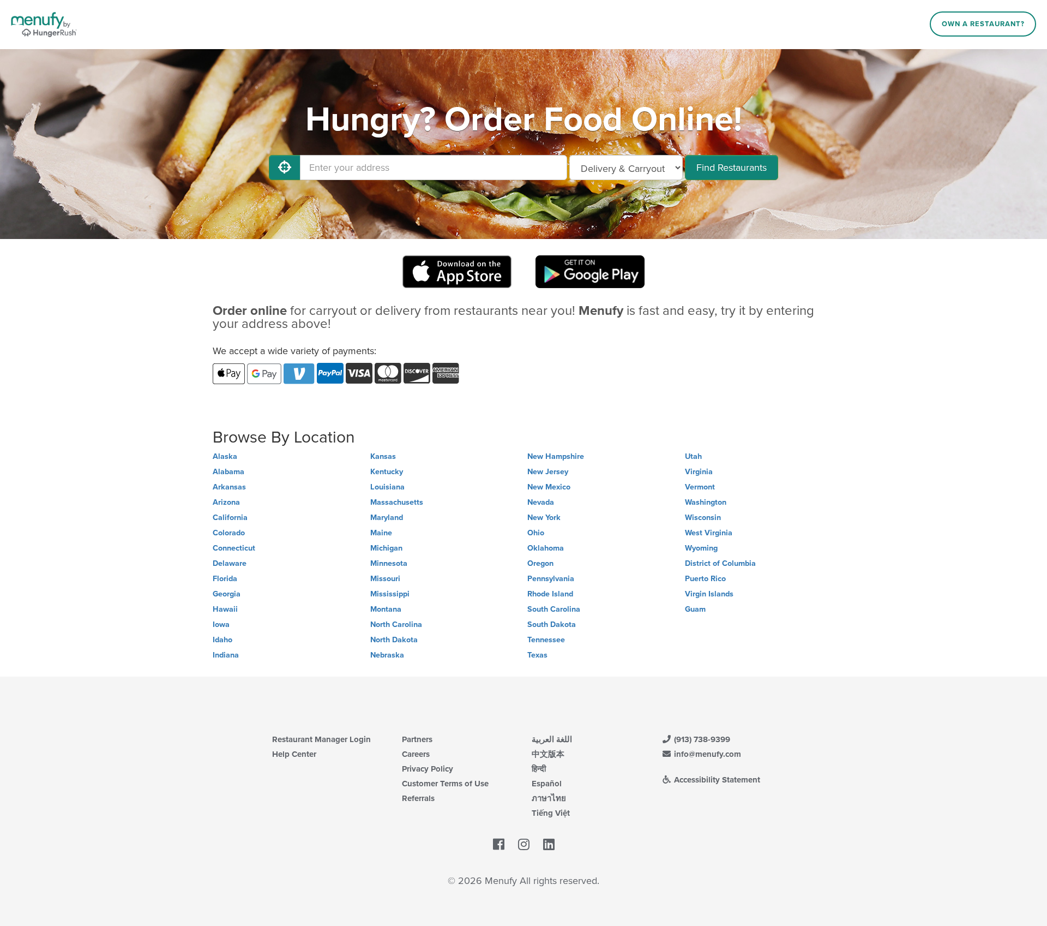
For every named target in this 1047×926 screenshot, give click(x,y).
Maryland (386, 517)
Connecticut (234, 548)
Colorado (229, 532)
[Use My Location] (284, 167)
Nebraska (387, 655)
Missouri (385, 578)
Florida (225, 578)
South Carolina (553, 609)
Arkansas (229, 487)
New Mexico (548, 487)
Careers (416, 754)
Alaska (225, 456)
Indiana (226, 655)
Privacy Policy (427, 769)
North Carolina (396, 624)
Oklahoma (545, 548)
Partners (417, 739)
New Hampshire (555, 456)
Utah (693, 456)
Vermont (700, 487)
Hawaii (225, 609)
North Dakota (394, 639)
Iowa (221, 624)
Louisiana (387, 487)
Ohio (535, 532)
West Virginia (708, 532)
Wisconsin (703, 517)
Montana (385, 609)
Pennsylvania (550, 578)
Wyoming (701, 548)
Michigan (386, 548)
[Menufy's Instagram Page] (523, 845)
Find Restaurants (731, 168)
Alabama (228, 471)
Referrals (418, 798)
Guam (695, 609)
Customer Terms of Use (445, 783)
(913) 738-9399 (701, 739)
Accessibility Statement (716, 780)
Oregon (540, 563)
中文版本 (548, 754)
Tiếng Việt (551, 813)
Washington (705, 502)
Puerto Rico (705, 578)
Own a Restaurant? (983, 24)
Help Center (294, 754)
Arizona (226, 502)
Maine (381, 532)
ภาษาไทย (549, 798)
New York (544, 517)
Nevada (540, 502)
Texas (537, 655)
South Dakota (551, 624)
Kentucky (386, 471)
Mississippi (390, 594)
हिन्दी (539, 769)
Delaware (229, 563)
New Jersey (547, 471)
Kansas (383, 456)
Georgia (226, 594)
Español (547, 783)
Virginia (699, 471)
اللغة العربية (552, 739)
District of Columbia (720, 563)
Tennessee (546, 639)
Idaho (222, 639)
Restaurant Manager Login (321, 739)
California (230, 517)
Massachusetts (396, 502)
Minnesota (388, 563)
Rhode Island (550, 594)
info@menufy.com (706, 754)
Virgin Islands (709, 594)
